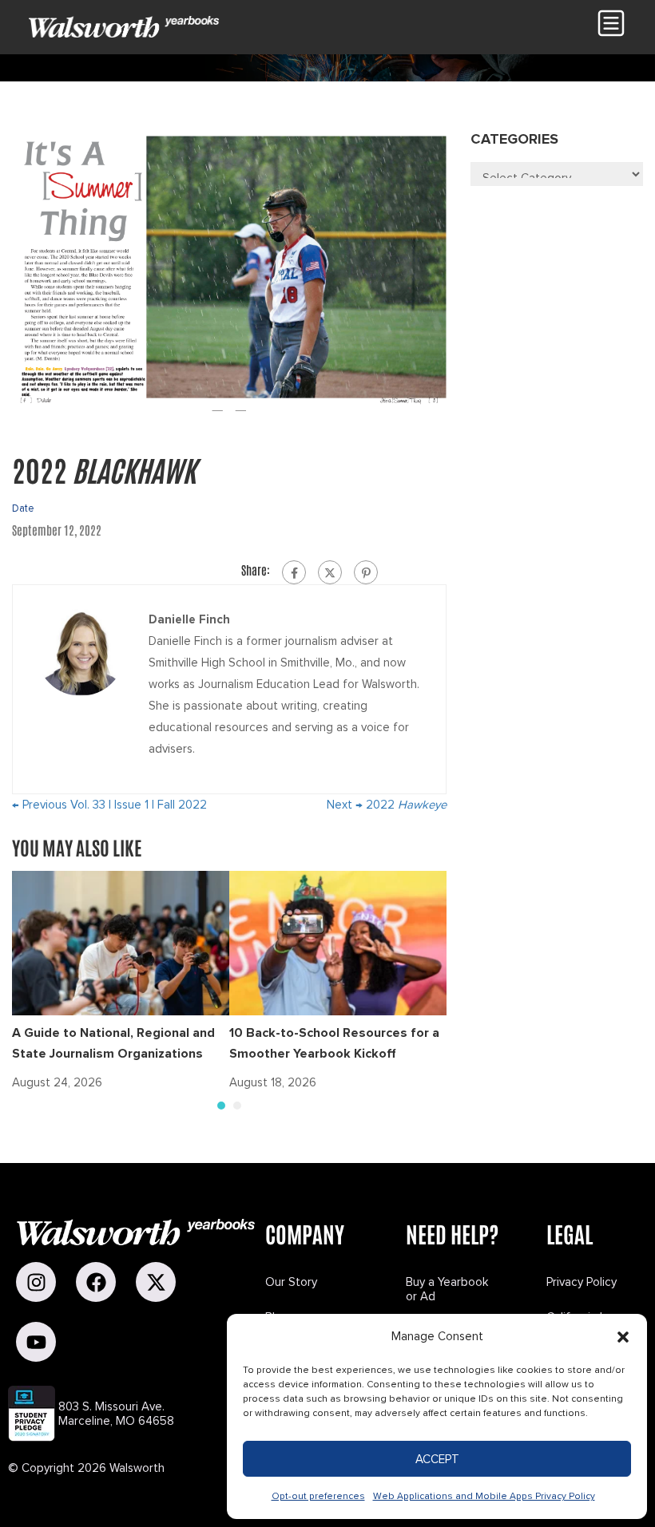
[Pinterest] (366, 572)
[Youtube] (36, 1342)
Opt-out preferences (318, 1496)
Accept (437, 1459)
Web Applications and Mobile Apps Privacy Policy (484, 1496)
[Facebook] (294, 572)
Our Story (291, 1282)
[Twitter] (330, 572)
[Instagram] (36, 1282)
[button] (623, 1337)
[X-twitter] (156, 1282)
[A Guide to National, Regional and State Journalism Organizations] (120, 942)
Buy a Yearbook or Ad (447, 1289)
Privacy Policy (581, 1282)
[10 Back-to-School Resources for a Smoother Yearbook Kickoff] (338, 942)
